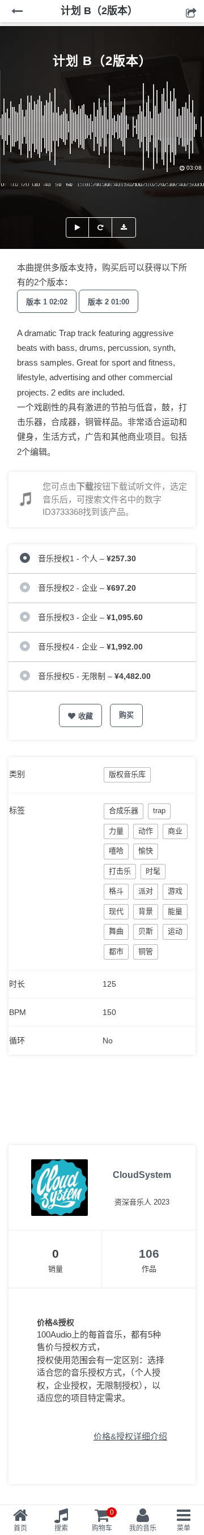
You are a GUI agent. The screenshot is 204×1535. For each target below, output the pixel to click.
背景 (145, 911)
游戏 (175, 891)
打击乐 (120, 871)
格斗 (116, 891)
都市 (116, 951)
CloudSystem (142, 1175)
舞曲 (116, 931)
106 (149, 1253)
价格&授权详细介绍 (130, 1436)
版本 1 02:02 (46, 302)
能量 (175, 911)
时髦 (153, 871)
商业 (175, 831)
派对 (145, 891)
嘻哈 (116, 850)
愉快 (145, 850)
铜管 (145, 951)
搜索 (61, 1528)
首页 (20, 1528)
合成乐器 (123, 810)
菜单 (183, 1528)
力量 (116, 831)
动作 (145, 831)
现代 (116, 911)
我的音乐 (142, 1528)
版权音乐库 (127, 774)
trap (159, 810)
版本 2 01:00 (108, 302)
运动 (175, 931)
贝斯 (145, 931)
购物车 (103, 1520)
